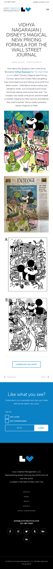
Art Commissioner (18, 421)
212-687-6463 (9, 2)
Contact (26, 506)
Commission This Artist (26, 364)
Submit (41, 428)
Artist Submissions (27, 511)
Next (44, 377)
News (26, 497)
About (26, 501)
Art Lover (14, 417)
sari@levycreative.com (41, 2)
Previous (11, 377)
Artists (26, 492)
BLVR (29, 564)
